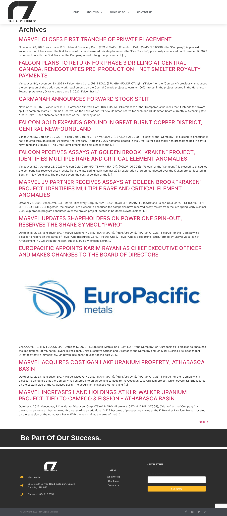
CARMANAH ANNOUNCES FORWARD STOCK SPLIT (84, 99)
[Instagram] (205, 512)
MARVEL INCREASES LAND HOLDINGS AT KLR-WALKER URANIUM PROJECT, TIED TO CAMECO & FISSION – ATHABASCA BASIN (103, 395)
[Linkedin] (192, 512)
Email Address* (157, 474)
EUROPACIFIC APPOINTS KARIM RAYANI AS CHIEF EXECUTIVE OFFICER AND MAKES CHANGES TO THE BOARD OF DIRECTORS (110, 251)
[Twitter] (199, 512)
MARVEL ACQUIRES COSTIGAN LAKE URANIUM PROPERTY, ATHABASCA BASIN (112, 365)
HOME (75, 12)
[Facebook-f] (186, 512)
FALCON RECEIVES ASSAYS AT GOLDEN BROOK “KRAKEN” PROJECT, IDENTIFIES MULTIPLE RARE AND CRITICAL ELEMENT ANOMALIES (107, 155)
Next (203, 421)
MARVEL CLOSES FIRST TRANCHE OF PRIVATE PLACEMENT (95, 39)
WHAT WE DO (117, 12)
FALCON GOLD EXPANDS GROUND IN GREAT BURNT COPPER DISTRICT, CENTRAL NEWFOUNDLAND (110, 125)
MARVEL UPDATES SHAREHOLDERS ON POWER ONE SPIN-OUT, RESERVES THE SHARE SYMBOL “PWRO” (100, 221)
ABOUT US (92, 12)
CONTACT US (144, 12)
